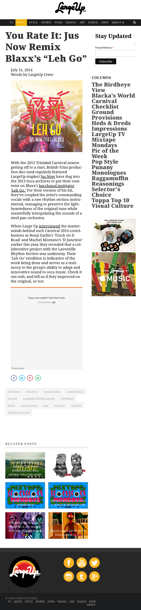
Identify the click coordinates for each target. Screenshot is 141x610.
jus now (12, 398)
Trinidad (76, 405)
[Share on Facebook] (14, 378)
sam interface (29, 405)
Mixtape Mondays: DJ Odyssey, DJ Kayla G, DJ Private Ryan (25, 500)
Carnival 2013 (52, 391)
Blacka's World (113, 95)
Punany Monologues (109, 169)
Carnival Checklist (105, 103)
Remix (11, 405)
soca (45, 405)
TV (12, 22)
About (116, 22)
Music (21, 22)
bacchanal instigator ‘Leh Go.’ (42, 188)
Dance (93, 22)
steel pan (59, 405)
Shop (105, 22)
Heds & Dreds (111, 123)
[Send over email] (38, 378)
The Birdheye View (111, 87)
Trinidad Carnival (19, 412)
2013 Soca (14, 391)
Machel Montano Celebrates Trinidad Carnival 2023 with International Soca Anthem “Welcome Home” (25, 466)
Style (33, 22)
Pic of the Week (105, 153)
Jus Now (48, 176)
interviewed (49, 226)
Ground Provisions (107, 114)
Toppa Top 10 (110, 200)
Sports (46, 22)
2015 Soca (32, 391)
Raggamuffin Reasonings (110, 180)
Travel (71, 22)
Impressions (109, 128)
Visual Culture (112, 205)
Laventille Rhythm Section (39, 398)
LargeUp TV (108, 134)
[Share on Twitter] (22, 378)
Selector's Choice (106, 191)
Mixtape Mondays (104, 142)
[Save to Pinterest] (30, 378)
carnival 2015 (75, 391)
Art (82, 22)
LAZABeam (67, 398)
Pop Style (105, 161)
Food (58, 22)
